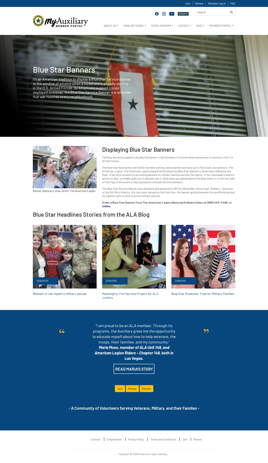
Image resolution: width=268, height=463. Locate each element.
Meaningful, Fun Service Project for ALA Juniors (130, 296)
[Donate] (183, 13)
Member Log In (217, 3)
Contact (96, 439)
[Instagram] (164, 13)
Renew (199, 3)
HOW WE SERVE (134, 25)
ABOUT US (110, 25)
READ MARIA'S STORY (134, 369)
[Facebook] (157, 13)
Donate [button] (146, 388)
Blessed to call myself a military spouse (60, 294)
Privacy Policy (136, 439)
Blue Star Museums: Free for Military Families (202, 294)
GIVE (199, 25)
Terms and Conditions (163, 439)
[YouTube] (172, 13)
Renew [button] (132, 388)
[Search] (231, 12)
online (106, 206)
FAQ (232, 3)
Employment (114, 439)
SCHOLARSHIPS (161, 25)
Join (188, 3)
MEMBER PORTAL (220, 25)
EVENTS (183, 25)
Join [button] (120, 388)
